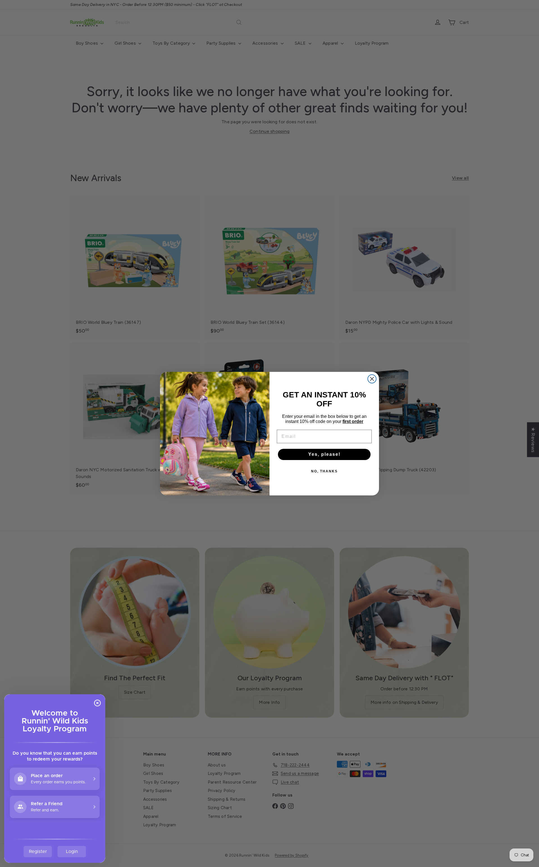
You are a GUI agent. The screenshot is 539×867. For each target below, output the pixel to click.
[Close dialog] (372, 379)
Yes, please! (324, 454)
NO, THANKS (324, 471)
